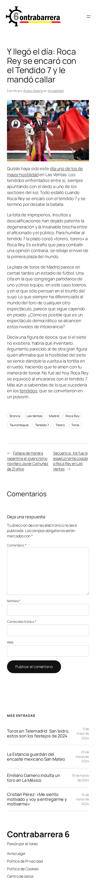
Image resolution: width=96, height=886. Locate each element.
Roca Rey (72, 416)
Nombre (14, 601)
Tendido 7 (42, 425)
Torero (60, 425)
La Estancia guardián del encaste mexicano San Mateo (36, 756)
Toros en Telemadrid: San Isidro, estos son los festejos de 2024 (38, 733)
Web (10, 642)
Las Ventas (34, 416)
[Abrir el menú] (88, 16)
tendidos (28, 391)
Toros (75, 425)
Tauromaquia (19, 425)
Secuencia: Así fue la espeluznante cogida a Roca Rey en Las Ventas (70, 461)
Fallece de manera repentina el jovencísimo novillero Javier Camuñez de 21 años (27, 461)
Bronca (15, 416)
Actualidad (56, 90)
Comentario (16, 545)
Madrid (54, 416)
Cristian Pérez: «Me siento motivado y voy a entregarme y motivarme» (37, 799)
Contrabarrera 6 (38, 834)
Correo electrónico (21, 621)
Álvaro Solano (33, 90)
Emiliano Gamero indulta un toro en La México (33, 777)
